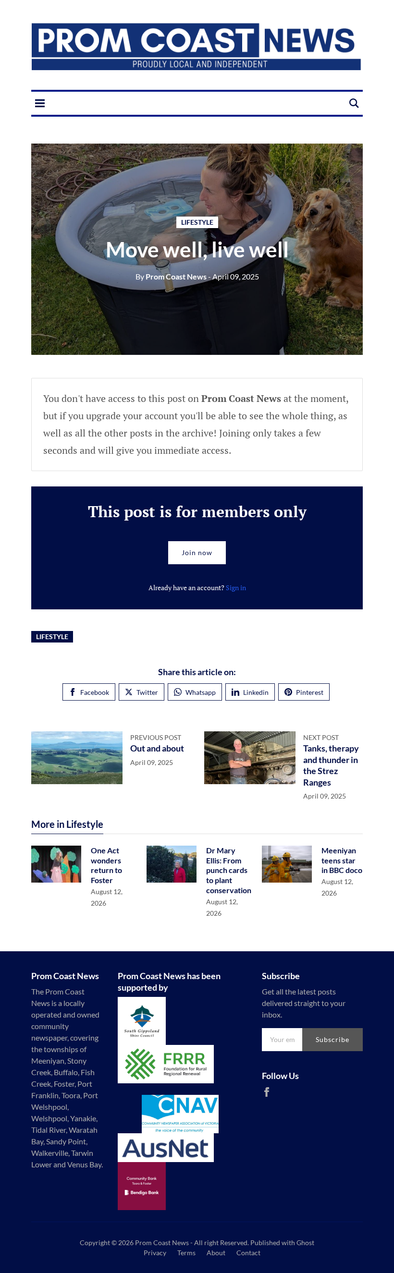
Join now (197, 552)
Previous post (155, 737)
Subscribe (332, 1039)
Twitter (147, 692)
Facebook (94, 692)
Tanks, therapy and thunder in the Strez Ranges (331, 765)
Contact (248, 1253)
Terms (186, 1253)
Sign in (236, 587)
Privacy (155, 1253)
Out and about (157, 748)
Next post (321, 737)
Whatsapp (200, 692)
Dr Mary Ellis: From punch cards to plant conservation (228, 870)
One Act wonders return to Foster (106, 865)
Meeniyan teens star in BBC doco (341, 860)
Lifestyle (197, 222)
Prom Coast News (171, 276)
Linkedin (256, 692)
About (216, 1253)
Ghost (305, 1242)
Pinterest (309, 692)
